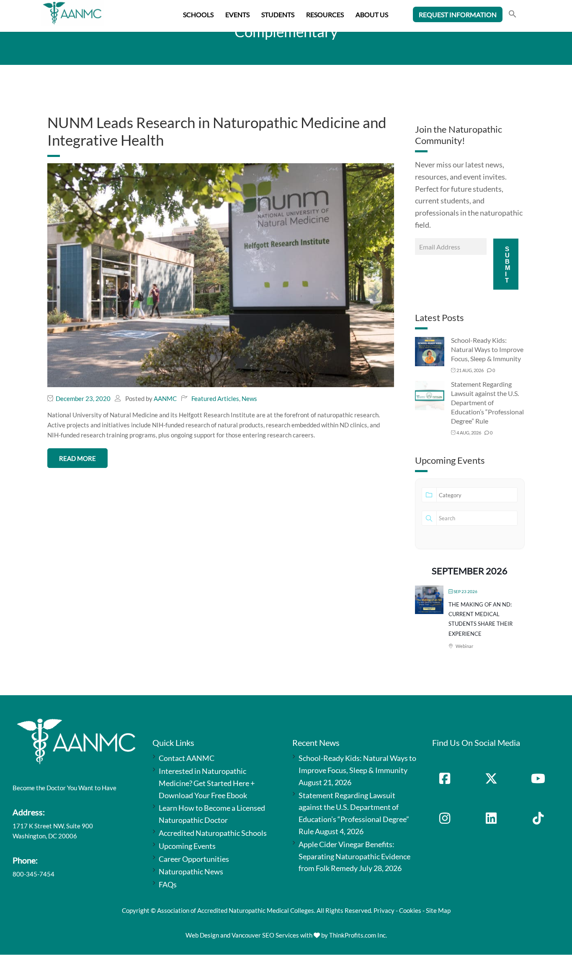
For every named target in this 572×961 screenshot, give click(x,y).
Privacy (384, 910)
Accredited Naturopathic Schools (213, 833)
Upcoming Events (187, 846)
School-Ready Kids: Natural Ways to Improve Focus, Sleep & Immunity (487, 349)
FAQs (168, 884)
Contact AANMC (186, 758)
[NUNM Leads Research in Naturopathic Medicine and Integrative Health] (220, 274)
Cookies (410, 910)
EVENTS (237, 14)
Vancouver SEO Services (265, 935)
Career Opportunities (194, 858)
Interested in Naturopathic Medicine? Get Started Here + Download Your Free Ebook (207, 783)
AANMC (165, 398)
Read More (77, 458)
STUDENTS (277, 14)
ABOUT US (372, 14)
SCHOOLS (198, 14)
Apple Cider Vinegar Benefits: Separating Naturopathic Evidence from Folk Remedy (354, 856)
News (249, 398)
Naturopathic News (191, 871)
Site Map (438, 910)
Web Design (202, 935)
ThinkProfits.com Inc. (358, 935)
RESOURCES (325, 14)
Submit (507, 264)
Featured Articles (215, 398)
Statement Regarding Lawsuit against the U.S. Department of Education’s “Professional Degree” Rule (487, 402)
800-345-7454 (33, 874)
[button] (512, 14)
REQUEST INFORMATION (458, 14)
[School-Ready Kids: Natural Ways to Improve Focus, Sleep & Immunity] (429, 351)
